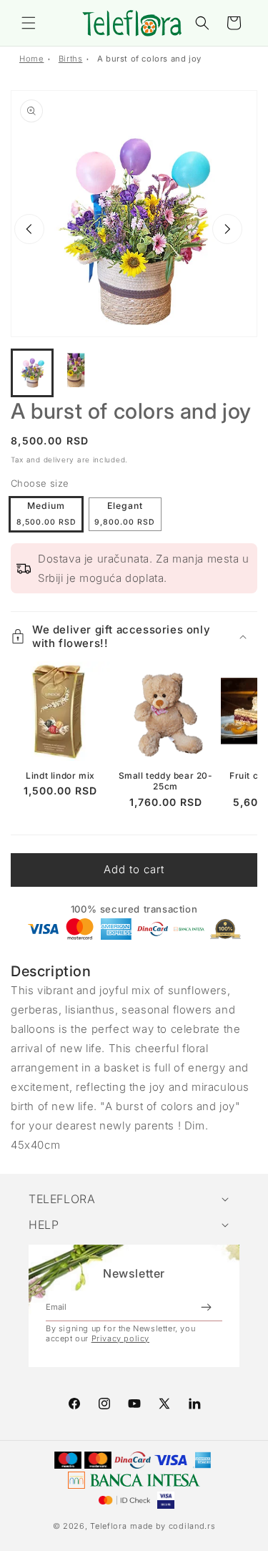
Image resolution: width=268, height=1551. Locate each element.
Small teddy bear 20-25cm (166, 781)
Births (71, 59)
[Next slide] (227, 229)
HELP (44, 1224)
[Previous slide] (29, 229)
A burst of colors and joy (149, 59)
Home (31, 59)
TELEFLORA (62, 1199)
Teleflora (108, 1526)
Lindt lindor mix (60, 775)
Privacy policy (120, 1338)
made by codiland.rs (172, 1526)
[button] (28, 23)
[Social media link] (194, 1404)
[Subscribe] (206, 1307)
